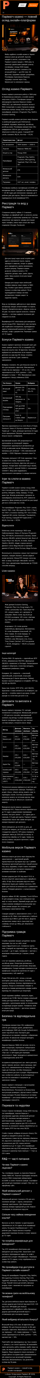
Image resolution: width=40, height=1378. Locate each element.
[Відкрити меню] (3, 12)
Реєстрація (33, 5)
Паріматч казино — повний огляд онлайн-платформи (20, 1369)
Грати (22, 5)
